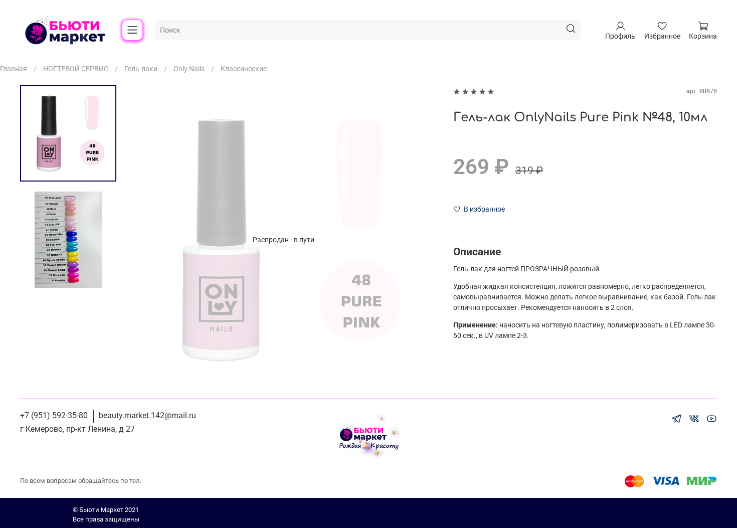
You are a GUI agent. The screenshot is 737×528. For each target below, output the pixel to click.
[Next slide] (420, 239)
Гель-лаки (140, 69)
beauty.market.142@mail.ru (147, 415)
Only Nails (189, 69)
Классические (244, 69)
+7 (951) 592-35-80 (54, 415)
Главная (13, 69)
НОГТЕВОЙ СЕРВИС (75, 69)
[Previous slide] (146, 239)
